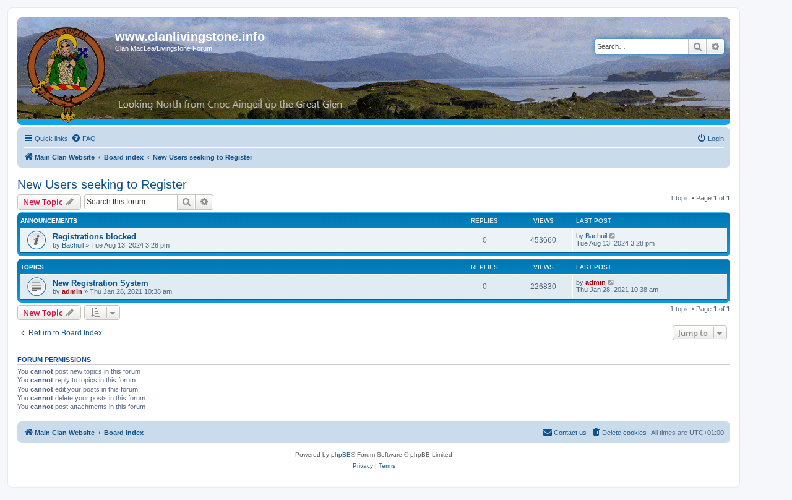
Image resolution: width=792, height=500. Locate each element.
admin (72, 291)
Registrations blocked (94, 236)
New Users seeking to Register (102, 184)
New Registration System (100, 283)
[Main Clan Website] (67, 72)
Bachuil (73, 245)
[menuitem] (83, 138)
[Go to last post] (613, 235)
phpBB (341, 454)
